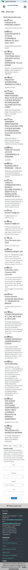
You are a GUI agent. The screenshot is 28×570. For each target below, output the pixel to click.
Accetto (24, 567)
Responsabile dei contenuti (9, 549)
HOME (3, 12)
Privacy (4, 546)
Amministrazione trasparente (9, 543)
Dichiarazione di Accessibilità (9, 555)
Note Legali (5, 540)
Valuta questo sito (14, 506)
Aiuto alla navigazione (8, 558)
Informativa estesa (14, 569)
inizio (10, 446)
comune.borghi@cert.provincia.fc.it (11, 523)
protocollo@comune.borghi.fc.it (14, 520)
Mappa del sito (6, 552)
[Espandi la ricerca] (25, 6)
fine (21, 446)
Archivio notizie (10, 12)
